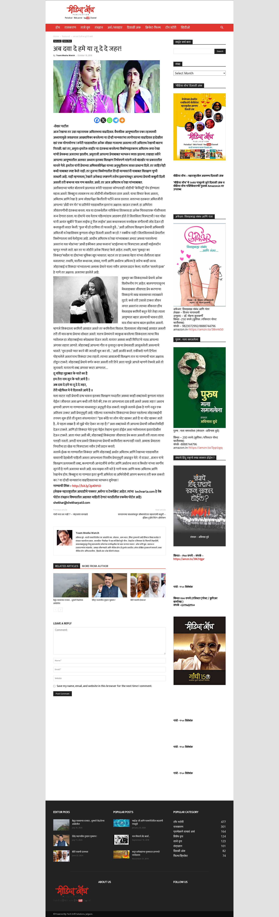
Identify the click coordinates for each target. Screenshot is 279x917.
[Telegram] (116, 120)
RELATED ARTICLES (66, 566)
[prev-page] (55, 610)
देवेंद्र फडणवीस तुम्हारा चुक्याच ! (103, 600)
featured (66, 36)
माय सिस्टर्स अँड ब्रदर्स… (141, 836)
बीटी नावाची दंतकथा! (138, 600)
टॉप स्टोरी (170, 27)
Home (56, 36)
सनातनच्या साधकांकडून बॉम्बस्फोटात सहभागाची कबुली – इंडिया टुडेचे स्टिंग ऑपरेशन (142, 516)
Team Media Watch (65, 55)
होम (58, 27)
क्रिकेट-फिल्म (153, 27)
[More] (122, 120)
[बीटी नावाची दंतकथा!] (148, 585)
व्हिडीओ (185, 27)
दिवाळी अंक (134, 27)
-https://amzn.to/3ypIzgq (205, 447)
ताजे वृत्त (85, 27)
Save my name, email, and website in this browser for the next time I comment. (104, 686)
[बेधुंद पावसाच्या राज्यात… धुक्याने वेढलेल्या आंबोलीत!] (70, 585)
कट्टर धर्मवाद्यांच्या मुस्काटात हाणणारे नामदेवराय (146, 853)
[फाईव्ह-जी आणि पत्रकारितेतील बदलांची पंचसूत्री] (121, 823)
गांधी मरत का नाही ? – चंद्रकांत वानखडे (70, 514)
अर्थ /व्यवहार (115, 27)
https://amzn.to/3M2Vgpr (189, 559)
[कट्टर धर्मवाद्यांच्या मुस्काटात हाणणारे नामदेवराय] (121, 854)
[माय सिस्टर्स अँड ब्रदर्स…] (121, 839)
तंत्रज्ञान (99, 27)
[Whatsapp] (109, 120)
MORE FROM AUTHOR (95, 566)
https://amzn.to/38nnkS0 (206, 329)
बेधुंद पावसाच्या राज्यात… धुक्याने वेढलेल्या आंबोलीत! (88, 822)
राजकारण (70, 27)
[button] (222, 28)
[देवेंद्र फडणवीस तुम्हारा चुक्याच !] (109, 585)
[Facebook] (97, 120)
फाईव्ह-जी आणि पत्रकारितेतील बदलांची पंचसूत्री (147, 822)
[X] (103, 120)
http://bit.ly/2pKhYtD (88, 486)
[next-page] (60, 610)
